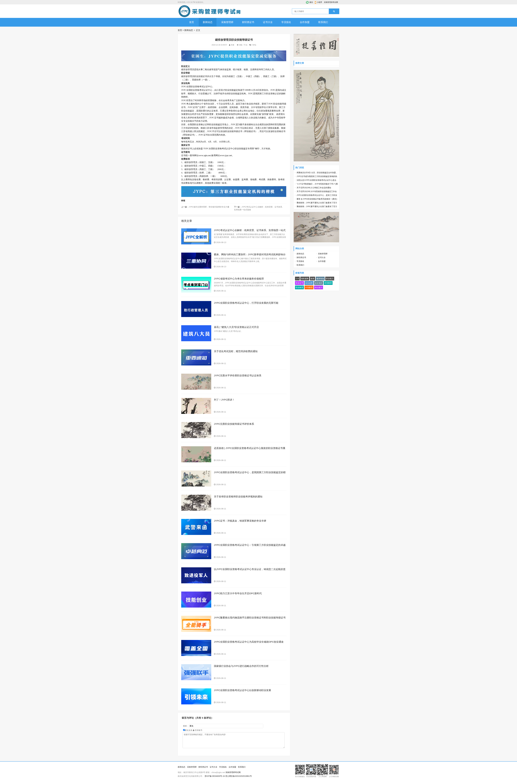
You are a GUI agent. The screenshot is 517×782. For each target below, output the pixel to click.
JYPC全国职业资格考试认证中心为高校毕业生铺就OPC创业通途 (249, 642)
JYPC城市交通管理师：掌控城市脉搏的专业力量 (209, 207)
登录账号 (198, 730)
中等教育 (309, 287)
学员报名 (286, 22)
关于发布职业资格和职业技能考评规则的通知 (238, 496)
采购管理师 (227, 22)
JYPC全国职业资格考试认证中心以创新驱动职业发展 (242, 690)
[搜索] (334, 11)
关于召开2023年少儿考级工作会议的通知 (314, 188)
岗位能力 (318, 287)
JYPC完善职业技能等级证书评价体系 (234, 424)
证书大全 (268, 22)
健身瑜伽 (320, 278)
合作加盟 (305, 22)
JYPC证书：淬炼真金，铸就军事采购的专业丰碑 (240, 520)
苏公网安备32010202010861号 (238, 776)
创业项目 (318, 283)
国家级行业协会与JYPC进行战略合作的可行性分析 (241, 666)
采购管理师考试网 (331, 2)
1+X (297, 278)
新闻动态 (207, 22)
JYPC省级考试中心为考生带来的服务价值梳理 (239, 278)
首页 (191, 22)
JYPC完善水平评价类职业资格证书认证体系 (237, 375)
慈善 (312, 278)
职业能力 (329, 278)
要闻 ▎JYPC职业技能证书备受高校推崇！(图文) (317, 199)
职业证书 (299, 283)
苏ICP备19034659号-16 (215, 776)
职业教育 (299, 287)
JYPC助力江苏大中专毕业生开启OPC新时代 (238, 593)
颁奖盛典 (305, 278)
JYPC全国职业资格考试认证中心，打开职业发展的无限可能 (246, 303)
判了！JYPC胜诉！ (224, 399)
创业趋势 (309, 283)
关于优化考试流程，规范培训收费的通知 (236, 351)
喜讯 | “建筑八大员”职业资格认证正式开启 (236, 327)
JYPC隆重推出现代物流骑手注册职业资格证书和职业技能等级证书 (250, 617)
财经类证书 (248, 22)
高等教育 (328, 283)
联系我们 (323, 22)
